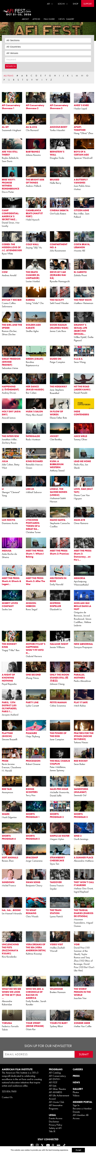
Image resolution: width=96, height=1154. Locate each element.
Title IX (52, 1131)
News (61, 19)
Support (87, 3)
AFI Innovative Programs (55, 1107)
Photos (76, 1092)
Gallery (70, 19)
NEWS (76, 1082)
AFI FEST (53, 1082)
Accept (78, 1150)
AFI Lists (52, 1085)
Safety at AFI (55, 1128)
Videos (76, 1095)
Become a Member (82, 1108)
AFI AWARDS (55, 1092)
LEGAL (52, 1115)
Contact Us (7, 1097)
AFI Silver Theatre (57, 1089)
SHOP (75, 3)
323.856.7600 (9, 1091)
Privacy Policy (55, 1124)
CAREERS (78, 1069)
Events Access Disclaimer (55, 1120)
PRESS (76, 1076)
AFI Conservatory (57, 1076)
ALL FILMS (8, 75)
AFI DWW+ (54, 1079)
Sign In (76, 1105)
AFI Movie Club (56, 1102)
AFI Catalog (55, 1072)
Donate (76, 1111)
